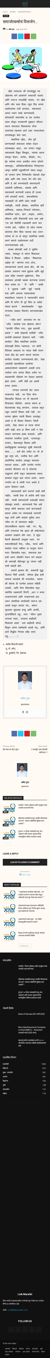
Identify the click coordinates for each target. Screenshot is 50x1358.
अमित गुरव (11, 29)
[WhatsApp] (33, 36)
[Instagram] (27, 712)
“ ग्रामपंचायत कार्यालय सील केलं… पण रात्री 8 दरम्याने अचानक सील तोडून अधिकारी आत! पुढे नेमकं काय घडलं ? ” (31, 894)
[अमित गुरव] (4, 29)
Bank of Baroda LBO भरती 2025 (31, 1014)
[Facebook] (14, 36)
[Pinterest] (27, 36)
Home (5, 12)
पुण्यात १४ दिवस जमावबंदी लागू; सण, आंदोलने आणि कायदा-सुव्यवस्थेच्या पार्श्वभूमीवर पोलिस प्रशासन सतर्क (30, 834)
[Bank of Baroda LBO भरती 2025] (9, 1017)
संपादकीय (13, 12)
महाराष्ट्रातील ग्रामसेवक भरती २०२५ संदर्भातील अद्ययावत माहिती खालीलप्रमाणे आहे (32, 1043)
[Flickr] (25, 1329)
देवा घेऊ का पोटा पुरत (10, 749)
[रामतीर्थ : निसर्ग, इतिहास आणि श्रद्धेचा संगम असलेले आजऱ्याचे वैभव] (9, 808)
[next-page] (9, 844)
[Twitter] (20, 36)
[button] (4, 4)
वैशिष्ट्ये (5, 812)
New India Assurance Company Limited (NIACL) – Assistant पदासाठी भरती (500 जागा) (32, 1030)
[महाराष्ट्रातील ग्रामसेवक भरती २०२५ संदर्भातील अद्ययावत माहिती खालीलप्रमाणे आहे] (9, 1043)
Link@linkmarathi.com (18, 1310)
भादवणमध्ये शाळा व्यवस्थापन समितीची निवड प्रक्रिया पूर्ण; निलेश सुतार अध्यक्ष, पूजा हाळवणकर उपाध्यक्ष (31, 908)
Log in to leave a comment (25, 862)
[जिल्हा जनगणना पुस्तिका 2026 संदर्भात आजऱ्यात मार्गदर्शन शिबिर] (9, 936)
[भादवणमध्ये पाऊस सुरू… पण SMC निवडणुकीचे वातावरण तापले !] (9, 922)
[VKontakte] (38, 1329)
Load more (24, 946)
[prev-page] (4, 844)
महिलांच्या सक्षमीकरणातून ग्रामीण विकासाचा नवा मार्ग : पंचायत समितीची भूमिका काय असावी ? (32, 821)
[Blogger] (11, 1329)
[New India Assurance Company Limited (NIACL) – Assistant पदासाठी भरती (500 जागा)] (9, 1030)
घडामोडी (6, 825)
